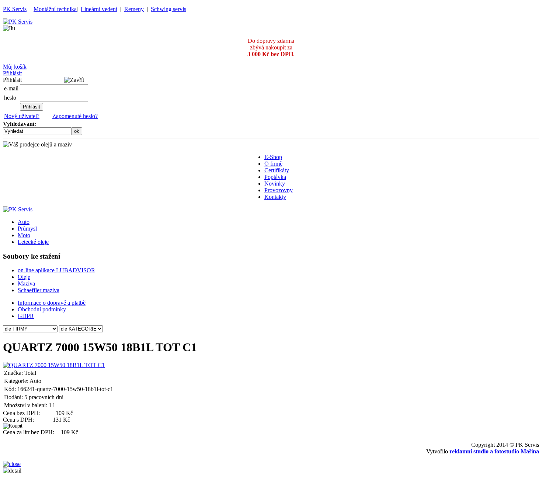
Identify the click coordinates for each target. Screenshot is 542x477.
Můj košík (15, 66)
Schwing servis (168, 9)
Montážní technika (55, 9)
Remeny (134, 9)
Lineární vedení (99, 9)
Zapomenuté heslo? (75, 116)
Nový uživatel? (21, 116)
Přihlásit (12, 73)
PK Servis (15, 9)
